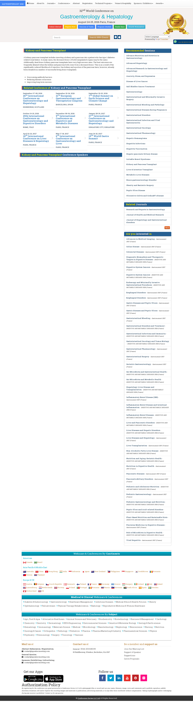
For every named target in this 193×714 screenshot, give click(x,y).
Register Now (70, 27)
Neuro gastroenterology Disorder (141, 180)
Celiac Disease (132, 246)
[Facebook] (102, 678)
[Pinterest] (135, 678)
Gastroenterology (134, 92)
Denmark (71, 584)
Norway (60, 587)
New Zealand (99, 571)
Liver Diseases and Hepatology (140, 438)
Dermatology (55, 623)
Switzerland (31, 591)
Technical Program (103, 3)
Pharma (86, 631)
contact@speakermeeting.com (37, 651)
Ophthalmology (31, 606)
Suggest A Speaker (132, 652)
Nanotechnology (105, 627)
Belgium (40, 584)
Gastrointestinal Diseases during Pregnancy (146, 110)
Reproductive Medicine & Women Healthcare (124, 606)
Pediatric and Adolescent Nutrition (142, 486)
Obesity (152, 602)
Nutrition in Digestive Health (140, 466)
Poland (72, 587)
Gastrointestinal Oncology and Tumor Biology (147, 341)
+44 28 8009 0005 (185, 42)
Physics (153, 631)
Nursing (149, 627)
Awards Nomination (136, 27)
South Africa (132, 587)
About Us (40, 3)
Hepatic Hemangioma (136, 138)
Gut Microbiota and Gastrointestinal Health (146, 372)
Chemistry (29, 623)
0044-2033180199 (88, 649)
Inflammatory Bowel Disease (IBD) (142, 397)
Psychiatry (29, 635)
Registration (87, 3)
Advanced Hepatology (136, 63)
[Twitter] (110, 678)
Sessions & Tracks (86, 27)
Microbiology (89, 627)
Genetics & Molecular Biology (122, 623)
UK (42, 591)
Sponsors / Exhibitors (143, 3)
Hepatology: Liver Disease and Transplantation (140, 388)
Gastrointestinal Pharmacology (140, 133)
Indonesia (76, 571)
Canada (29, 562)
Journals (50, 3)
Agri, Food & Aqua (32, 619)
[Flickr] (143, 678)
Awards (159, 3)
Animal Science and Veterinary (81, 619)
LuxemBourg (31, 587)
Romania (156, 571)
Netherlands (47, 587)
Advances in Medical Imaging (140, 239)
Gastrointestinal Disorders (138, 115)
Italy (150, 584)
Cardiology (161, 619)
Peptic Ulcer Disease (135, 190)
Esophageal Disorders (136, 292)
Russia (107, 587)
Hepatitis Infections (135, 143)
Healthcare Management (81, 602)
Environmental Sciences (94, 623)
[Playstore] (116, 37)
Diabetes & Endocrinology (36, 602)
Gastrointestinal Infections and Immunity (146, 333)
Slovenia (118, 587)
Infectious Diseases (104, 602)
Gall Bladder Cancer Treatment (140, 86)
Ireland (141, 584)
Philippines (115, 571)
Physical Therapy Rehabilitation (73, 606)
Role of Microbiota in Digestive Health (144, 532)
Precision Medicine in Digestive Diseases (145, 525)
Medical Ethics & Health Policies (131, 602)
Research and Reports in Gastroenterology (145, 209)
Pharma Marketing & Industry (107, 631)
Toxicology (67, 635)
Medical (76, 627)
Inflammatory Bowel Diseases (140, 415)
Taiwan (29, 575)
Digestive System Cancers (138, 267)
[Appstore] (119, 37)
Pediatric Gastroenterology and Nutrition (145, 502)
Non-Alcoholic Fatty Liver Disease (142, 451)
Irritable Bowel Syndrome (138, 159)
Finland (83, 584)
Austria (29, 584)
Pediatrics (75, 631)
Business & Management (142, 619)
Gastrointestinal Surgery (137, 356)
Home (31, 3)
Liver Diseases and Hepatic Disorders (143, 430)
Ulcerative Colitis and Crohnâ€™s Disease (145, 195)
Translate (164, 39)
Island (159, 584)
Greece (117, 584)
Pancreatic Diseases (135, 474)
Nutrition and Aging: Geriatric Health (144, 458)
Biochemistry (105, 619)
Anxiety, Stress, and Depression (140, 76)
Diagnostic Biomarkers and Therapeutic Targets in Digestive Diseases (144, 258)
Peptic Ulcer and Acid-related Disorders (144, 509)
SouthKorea (143, 571)
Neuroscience (136, 627)
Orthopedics (49, 631)
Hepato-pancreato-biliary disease (142, 154)
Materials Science (61, 627)
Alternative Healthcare (53, 619)
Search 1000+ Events (99, 37)
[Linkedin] (119, 678)
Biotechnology (121, 619)
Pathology (62, 631)
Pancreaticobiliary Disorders (139, 479)
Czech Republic (55, 584)
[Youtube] (127, 678)
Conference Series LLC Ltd (89, 698)
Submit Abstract (55, 27)
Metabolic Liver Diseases (137, 175)
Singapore (129, 571)
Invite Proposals (131, 659)
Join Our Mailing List (134, 649)
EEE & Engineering (72, 623)
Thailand (41, 575)
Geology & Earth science (149, 623)
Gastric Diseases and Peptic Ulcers (141, 303)
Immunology (44, 627)
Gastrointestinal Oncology (138, 128)
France (94, 584)
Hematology (30, 627)
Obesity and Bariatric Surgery (140, 185)
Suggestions (129, 655)
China (41, 571)
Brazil (39, 562)
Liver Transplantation (136, 445)
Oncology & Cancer (32, 631)
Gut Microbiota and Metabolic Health (143, 379)
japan (87, 571)
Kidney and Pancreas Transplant (141, 164)
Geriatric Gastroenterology (138, 364)
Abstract (76, 3)
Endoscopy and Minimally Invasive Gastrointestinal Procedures (143, 283)
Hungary (129, 584)
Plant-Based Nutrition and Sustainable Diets (146, 517)
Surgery (55, 635)
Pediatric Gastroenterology (138, 494)
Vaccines (79, 635)
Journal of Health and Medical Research (145, 215)
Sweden (155, 587)
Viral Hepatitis (133, 540)
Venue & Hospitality (123, 3)
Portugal (83, 587)
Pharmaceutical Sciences (135, 631)
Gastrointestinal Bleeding (138, 318)
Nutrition (159, 627)
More (167, 228)
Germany (105, 584)
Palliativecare (48, 606)
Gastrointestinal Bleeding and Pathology (145, 104)
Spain (144, 587)
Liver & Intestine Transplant (139, 169)
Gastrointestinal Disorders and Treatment (145, 326)
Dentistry (41, 623)
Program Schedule (104, 27)
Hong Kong (53, 571)
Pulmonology (43, 635)
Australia (30, 571)
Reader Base (119, 27)
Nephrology (121, 627)
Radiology (95, 606)
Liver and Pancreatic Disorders (140, 422)
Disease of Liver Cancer (137, 81)
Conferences (63, 3)
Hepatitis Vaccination (136, 149)
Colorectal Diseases (135, 252)
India (65, 571)
